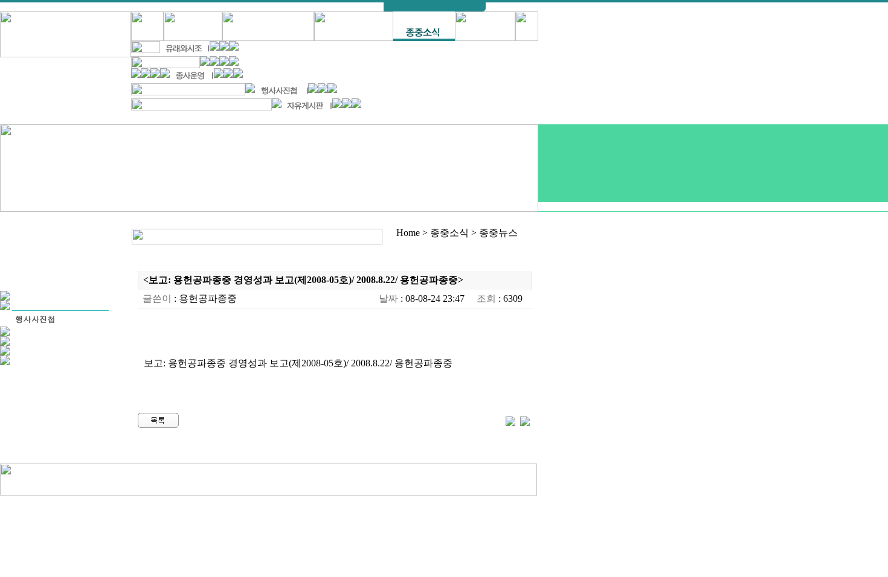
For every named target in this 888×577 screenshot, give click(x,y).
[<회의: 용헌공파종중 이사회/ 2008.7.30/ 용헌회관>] (525, 420)
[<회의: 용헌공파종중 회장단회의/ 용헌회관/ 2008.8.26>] (510, 420)
